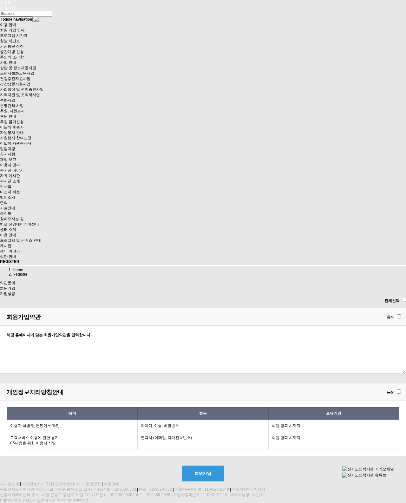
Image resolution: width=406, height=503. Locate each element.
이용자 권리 (10, 165)
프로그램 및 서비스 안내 (20, 240)
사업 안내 (8, 62)
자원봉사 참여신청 (15, 138)
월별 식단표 (10, 41)
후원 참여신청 (12, 122)
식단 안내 (8, 256)
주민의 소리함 (12, 57)
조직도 (5, 213)
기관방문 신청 (12, 46)
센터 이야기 (10, 251)
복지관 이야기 (12, 170)
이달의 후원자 (12, 127)
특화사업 (7, 100)
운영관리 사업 (12, 105)
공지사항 (7, 154)
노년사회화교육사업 (17, 73)
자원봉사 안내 (12, 132)
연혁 (4, 202)
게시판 (5, 246)
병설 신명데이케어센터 (19, 224)
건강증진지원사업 (15, 78)
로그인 (5, 2)
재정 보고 (8, 159)
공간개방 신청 (12, 51)
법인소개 (7, 197)
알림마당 (7, 149)
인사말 (5, 186)
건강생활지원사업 (15, 84)
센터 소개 (8, 229)
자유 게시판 (10, 175)
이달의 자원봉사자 (15, 143)
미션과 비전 (10, 192)
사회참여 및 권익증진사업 (22, 89)
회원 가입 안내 (12, 30)
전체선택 (392, 300)
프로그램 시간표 (14, 35)
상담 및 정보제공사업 (18, 68)
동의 (391, 317)
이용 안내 (8, 25)
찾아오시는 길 (12, 219)
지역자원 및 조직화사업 (20, 95)
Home (18, 270)
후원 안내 (8, 116)
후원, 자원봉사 (12, 111)
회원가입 (7, 8)
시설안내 (7, 208)
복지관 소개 (10, 181)
